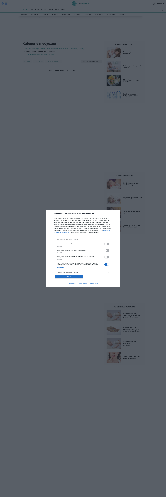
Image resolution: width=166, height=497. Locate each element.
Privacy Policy (94, 283)
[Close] (116, 213)
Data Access (83, 283)
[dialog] (83, 248)
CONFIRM (69, 277)
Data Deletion (72, 283)
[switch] (106, 244)
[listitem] (83, 240)
